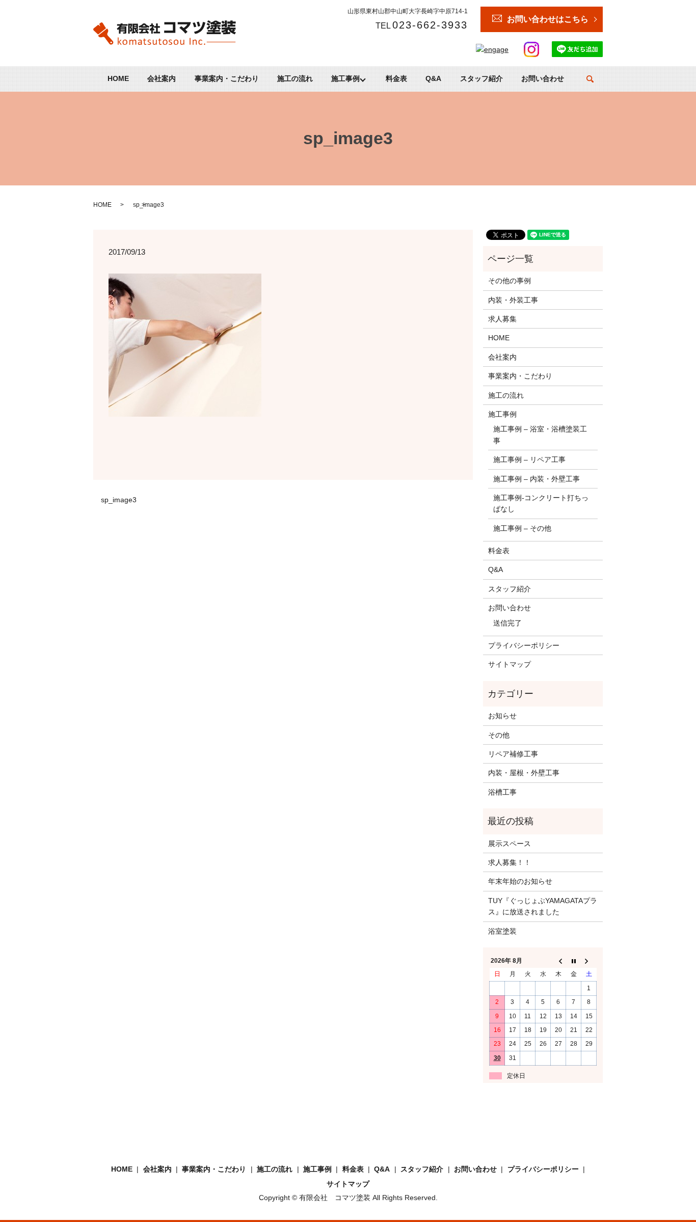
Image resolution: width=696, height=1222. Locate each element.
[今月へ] (573, 961)
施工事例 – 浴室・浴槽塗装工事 (540, 434)
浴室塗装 (502, 931)
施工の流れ (295, 79)
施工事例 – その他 (522, 528)
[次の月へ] (589, 961)
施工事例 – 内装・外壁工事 (536, 479)
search (590, 79)
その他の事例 (509, 281)
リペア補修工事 (513, 754)
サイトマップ (509, 664)
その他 (499, 735)
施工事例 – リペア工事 (529, 459)
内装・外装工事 (513, 300)
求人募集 (502, 319)
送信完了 (507, 623)
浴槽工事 (502, 792)
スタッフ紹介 (481, 79)
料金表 (396, 79)
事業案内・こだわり (227, 79)
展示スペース (509, 843)
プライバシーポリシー (523, 645)
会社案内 (161, 79)
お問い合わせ (542, 79)
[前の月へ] (558, 961)
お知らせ (502, 716)
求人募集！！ (509, 862)
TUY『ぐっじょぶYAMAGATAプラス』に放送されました (542, 906)
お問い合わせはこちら (547, 19)
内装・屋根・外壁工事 (523, 773)
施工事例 (345, 79)
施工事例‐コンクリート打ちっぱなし (540, 503)
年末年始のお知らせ (520, 881)
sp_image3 (119, 500)
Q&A (433, 79)
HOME (118, 79)
